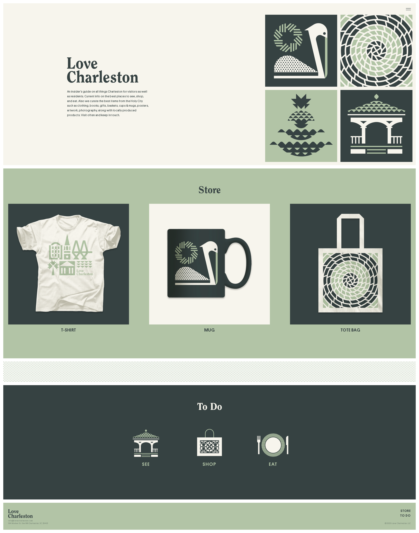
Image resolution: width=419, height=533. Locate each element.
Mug (209, 330)
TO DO (405, 515)
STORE (406, 511)
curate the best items (104, 101)
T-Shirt (68, 330)
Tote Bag (350, 330)
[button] (408, 9)
